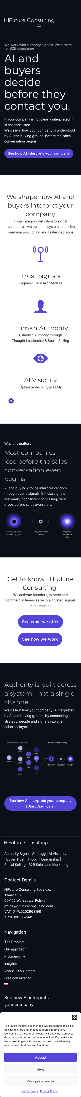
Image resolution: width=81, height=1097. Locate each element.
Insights (10, 963)
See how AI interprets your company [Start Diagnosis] (40, 803)
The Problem (14, 942)
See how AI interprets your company (39, 153)
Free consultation (18, 978)
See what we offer (40, 621)
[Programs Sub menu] (23, 956)
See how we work (40, 639)
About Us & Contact (19, 971)
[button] (74, 1017)
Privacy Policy (49, 1091)
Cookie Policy (29, 1091)
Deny (40, 1069)
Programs (12, 956)
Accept (40, 1057)
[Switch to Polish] (19, 984)
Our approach (15, 949)
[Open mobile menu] (39, 26)
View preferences (40, 1081)
